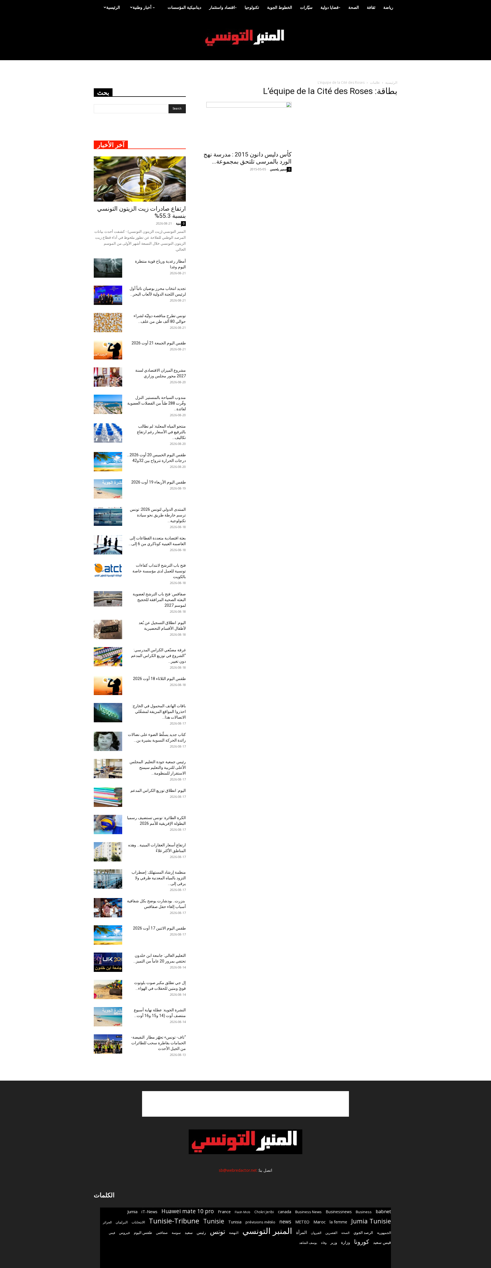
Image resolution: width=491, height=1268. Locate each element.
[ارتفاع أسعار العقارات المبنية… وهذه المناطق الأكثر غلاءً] (108, 852)
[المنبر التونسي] (245, 38)
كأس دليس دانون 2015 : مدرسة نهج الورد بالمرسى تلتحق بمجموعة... (247, 158)
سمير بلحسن (278, 169)
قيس (112, 1233)
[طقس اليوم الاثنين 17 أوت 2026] (108, 935)
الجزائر (107, 1222)
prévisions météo (260, 1222)
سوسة (176, 1232)
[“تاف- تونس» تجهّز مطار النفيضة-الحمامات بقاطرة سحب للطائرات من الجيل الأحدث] (108, 1044)
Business (364, 1211)
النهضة (233, 1232)
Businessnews (339, 1211)
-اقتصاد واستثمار (223, 7)
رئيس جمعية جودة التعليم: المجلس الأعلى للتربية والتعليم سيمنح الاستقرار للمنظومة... (158, 767)
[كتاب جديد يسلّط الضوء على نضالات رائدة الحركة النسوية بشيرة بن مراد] (108, 741)
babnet (383, 1211)
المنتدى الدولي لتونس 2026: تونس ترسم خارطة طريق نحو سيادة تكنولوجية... (158, 515)
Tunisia (235, 1222)
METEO (302, 1222)
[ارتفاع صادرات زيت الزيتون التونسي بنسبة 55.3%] (140, 179)
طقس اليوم (143, 1232)
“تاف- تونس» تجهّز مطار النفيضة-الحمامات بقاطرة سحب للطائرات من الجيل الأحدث (158, 1043)
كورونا (361, 1242)
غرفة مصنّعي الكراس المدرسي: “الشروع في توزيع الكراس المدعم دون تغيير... (158, 656)
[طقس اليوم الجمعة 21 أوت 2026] (108, 350)
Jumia (132, 1211)
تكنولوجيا (252, 7)
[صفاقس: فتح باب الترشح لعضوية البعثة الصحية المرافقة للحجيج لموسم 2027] (108, 599)
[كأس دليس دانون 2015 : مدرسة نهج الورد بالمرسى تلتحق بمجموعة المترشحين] (245, 124)
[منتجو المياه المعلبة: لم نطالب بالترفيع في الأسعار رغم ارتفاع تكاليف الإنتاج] (108, 433)
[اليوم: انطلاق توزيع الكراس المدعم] (108, 797)
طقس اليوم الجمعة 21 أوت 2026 (159, 343)
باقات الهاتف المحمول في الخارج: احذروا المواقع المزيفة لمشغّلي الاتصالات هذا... (159, 711)
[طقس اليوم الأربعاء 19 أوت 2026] (108, 489)
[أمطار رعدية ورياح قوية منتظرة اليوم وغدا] (108, 268)
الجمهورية (384, 1233)
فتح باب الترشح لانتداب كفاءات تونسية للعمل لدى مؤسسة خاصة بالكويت (159, 571)
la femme (338, 1222)
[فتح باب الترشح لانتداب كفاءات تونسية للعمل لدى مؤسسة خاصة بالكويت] (108, 570)
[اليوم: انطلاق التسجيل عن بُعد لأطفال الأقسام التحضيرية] (108, 629)
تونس (217, 1231)
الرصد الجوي (363, 1232)
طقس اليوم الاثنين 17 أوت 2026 (159, 928)
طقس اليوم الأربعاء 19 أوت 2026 (158, 482)
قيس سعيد (382, 1242)
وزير (333, 1242)
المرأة (301, 1232)
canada (284, 1211)
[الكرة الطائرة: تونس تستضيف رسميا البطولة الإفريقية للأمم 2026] (108, 824)
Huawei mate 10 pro (187, 1211)
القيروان (316, 1233)
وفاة (323, 1242)
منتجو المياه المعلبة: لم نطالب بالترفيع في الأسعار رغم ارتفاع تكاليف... (161, 432)
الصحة (353, 7)
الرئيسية (113, 7)
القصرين (331, 1232)
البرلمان (122, 1222)
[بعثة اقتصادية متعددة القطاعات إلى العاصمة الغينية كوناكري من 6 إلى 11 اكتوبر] (108, 545)
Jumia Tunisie (371, 1221)
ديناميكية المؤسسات (184, 7)
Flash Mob (242, 1212)
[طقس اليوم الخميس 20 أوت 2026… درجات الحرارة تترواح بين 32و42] (108, 462)
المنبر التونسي (267, 1231)
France (224, 1211)
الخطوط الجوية (279, 7)
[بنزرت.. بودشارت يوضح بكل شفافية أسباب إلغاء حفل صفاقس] (108, 908)
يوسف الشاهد (308, 1243)
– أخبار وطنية (144, 7)
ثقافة (371, 7)
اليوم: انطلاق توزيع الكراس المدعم (158, 790)
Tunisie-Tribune (174, 1221)
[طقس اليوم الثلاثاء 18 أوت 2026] (108, 685)
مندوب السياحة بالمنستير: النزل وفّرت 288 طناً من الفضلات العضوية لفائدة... (156, 403)
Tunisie (213, 1221)
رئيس (201, 1232)
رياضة (388, 7)
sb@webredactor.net (238, 1170)
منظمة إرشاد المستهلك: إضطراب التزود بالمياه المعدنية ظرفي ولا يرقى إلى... (159, 878)
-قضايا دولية (330, 7)
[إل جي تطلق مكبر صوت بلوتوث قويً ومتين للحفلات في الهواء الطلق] (108, 989)
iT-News (149, 1211)
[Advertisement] (245, 1104)
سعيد (189, 1232)
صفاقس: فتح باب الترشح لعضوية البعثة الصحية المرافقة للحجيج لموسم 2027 (159, 600)
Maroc (319, 1222)
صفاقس (162, 1232)
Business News (308, 1211)
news (285, 1222)
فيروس (124, 1232)
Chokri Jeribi (264, 1212)
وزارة (345, 1242)
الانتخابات (138, 1222)
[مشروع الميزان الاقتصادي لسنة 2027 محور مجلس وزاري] (108, 377)
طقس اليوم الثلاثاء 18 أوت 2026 (159, 678)
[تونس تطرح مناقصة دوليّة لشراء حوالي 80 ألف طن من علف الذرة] (108, 322)
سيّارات (306, 7)
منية (178, 223)
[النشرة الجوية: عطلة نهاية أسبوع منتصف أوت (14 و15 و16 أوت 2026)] (108, 1017)
